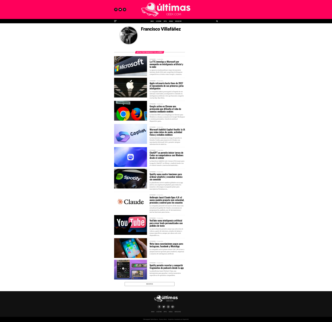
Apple (165, 21)
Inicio (152, 21)
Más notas (149, 284)
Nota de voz (178, 21)
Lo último (158, 21)
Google (171, 21)
